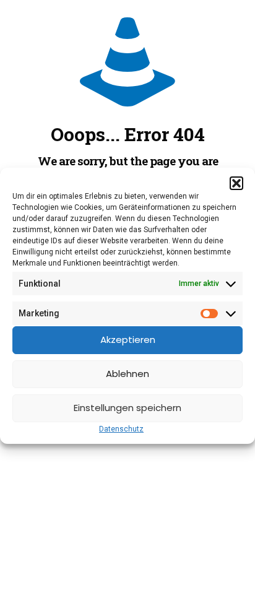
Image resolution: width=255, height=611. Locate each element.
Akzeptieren (127, 339)
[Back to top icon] (230, 586)
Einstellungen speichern (127, 407)
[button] (236, 183)
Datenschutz (121, 429)
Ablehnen (127, 373)
